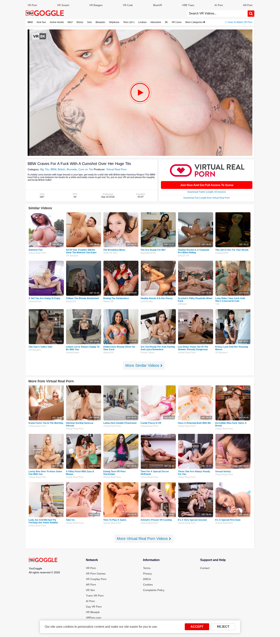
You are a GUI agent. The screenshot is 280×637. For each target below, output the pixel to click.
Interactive (155, 22)
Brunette (72, 169)
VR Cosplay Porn (96, 579)
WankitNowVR (148, 253)
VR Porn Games (96, 573)
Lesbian (142, 22)
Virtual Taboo (147, 352)
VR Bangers (96, 5)
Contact (205, 568)
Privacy (147, 573)
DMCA (147, 579)
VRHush (182, 304)
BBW (30, 22)
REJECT (223, 626)
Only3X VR (183, 255)
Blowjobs (100, 22)
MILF (70, 22)
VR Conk (128, 5)
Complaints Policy (153, 590)
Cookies (148, 584)
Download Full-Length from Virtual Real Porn (206, 197)
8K (166, 22)
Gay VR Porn (94, 606)
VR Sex (90, 590)
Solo (89, 22)
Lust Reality (147, 301)
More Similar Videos (142, 365)
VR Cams (177, 22)
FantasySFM (221, 253)
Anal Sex (41, 22)
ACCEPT (196, 626)
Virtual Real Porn (116, 169)
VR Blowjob (93, 612)
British (61, 169)
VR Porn (32, 5)
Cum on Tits (85, 169)
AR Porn (247, 5)
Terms (146, 568)
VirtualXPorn (35, 301)
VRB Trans (188, 5)
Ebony (80, 22)
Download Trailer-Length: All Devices (206, 192)
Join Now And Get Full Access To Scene (206, 185)
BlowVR (157, 5)
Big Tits (44, 169)
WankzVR (71, 301)
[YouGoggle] (43, 560)
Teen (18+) (128, 22)
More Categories (194, 22)
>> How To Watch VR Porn (238, 22)
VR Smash (63, 5)
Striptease (114, 22)
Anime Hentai (57, 22)
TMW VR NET (110, 253)
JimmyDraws (72, 352)
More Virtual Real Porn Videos (143, 538)
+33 (217, 304)
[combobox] (217, 13)
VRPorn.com (93, 617)
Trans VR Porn (95, 595)
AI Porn (218, 5)
